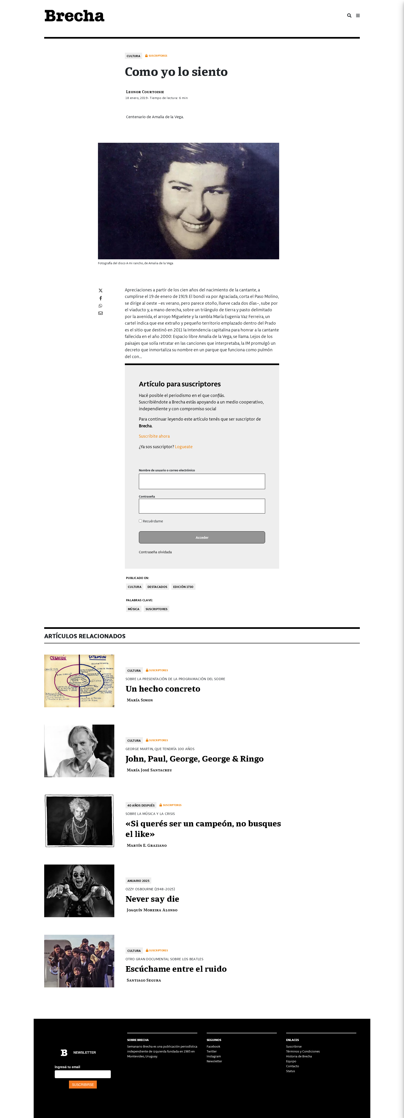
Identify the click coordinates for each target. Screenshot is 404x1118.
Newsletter (214, 1061)
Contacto (292, 1066)
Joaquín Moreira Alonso (152, 909)
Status (290, 1071)
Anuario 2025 (138, 880)
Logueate (184, 446)
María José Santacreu (149, 769)
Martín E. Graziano (147, 845)
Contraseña (147, 496)
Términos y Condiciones (303, 1051)
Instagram (214, 1056)
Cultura (133, 56)
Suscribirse (294, 1046)
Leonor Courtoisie (145, 91)
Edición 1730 (183, 586)
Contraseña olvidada (155, 551)
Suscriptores (157, 609)
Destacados (157, 586)
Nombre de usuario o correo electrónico (167, 470)
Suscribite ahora (154, 436)
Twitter (212, 1051)
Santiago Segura (144, 979)
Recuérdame (152, 521)
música (134, 609)
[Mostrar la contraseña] (258, 506)
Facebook (213, 1046)
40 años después (141, 805)
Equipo (291, 1061)
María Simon (140, 699)
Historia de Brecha (299, 1056)
